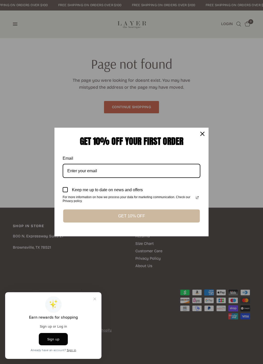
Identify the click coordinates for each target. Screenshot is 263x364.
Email (68, 158)
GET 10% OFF (131, 216)
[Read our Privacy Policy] (197, 198)
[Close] (202, 134)
